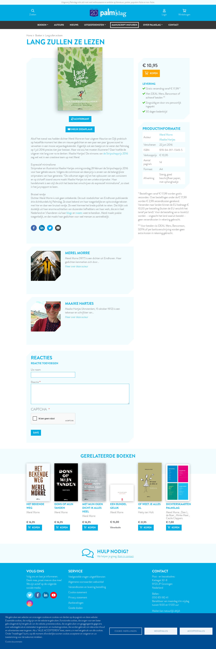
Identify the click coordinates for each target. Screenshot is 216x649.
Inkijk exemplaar (81, 129)
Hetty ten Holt (146, 512)
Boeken (38, 35)
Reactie (35, 382)
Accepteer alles (196, 631)
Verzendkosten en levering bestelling (87, 587)
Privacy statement (77, 597)
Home (29, 35)
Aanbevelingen (75, 603)
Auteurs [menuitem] (59, 25)
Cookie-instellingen (126, 631)
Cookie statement (77, 592)
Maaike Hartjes (167, 139)
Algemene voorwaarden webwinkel (86, 582)
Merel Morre (166, 134)
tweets (79, 213)
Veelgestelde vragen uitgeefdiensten (86, 576)
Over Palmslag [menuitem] (150, 26)
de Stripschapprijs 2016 (115, 153)
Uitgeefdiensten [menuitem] (93, 26)
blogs (69, 213)
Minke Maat (182, 515)
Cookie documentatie (13, 641)
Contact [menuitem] (173, 25)
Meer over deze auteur (76, 266)
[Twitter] (50, 227)
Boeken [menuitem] (40, 26)
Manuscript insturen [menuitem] (124, 25)
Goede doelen (75, 608)
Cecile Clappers (174, 518)
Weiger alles (161, 631)
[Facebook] (34, 227)
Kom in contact (126, 556)
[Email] (58, 227)
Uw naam (36, 369)
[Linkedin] (42, 227)
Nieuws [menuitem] (74, 25)
